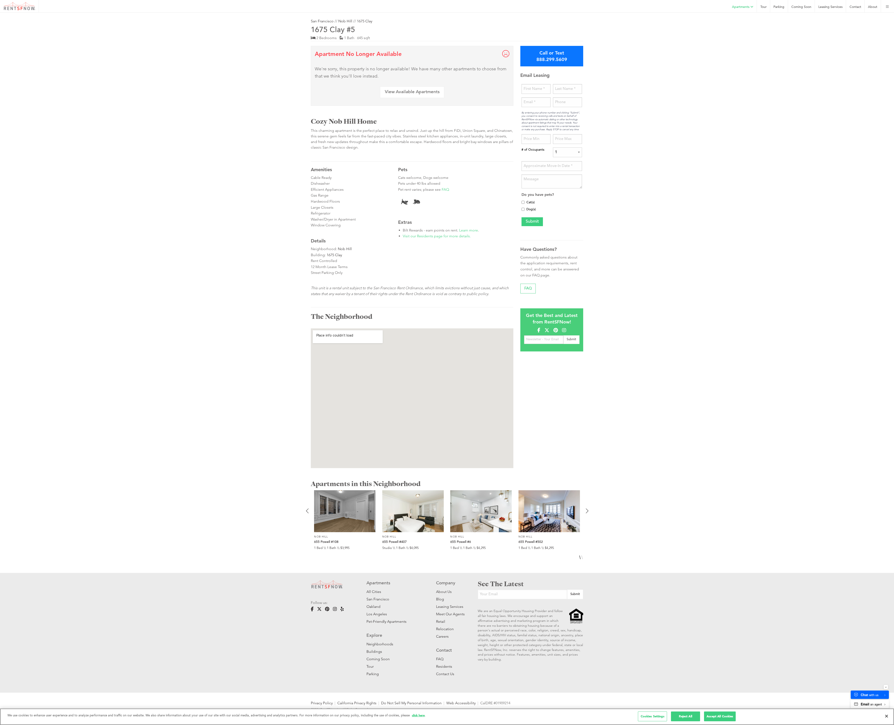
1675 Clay (364, 21)
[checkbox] (523, 202)
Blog (440, 599)
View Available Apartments (412, 92)
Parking (778, 7)
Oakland (373, 606)
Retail (440, 621)
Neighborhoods (379, 644)
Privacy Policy (322, 703)
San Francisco (322, 21)
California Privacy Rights (356, 703)
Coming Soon (801, 7)
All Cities (373, 591)
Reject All (685, 716)
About (872, 7)
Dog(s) (531, 209)
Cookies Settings (652, 716)
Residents (444, 666)
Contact (855, 7)
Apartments (741, 7)
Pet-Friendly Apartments (386, 621)
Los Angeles (376, 614)
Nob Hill (345, 21)
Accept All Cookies (720, 716)
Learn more (468, 230)
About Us (444, 591)
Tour (763, 7)
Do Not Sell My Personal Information (411, 703)
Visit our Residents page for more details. (437, 236)
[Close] (886, 716)
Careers (442, 636)
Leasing (830, 7)
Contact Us (445, 674)
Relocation (445, 629)
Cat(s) (530, 202)
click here (418, 715)
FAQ (445, 189)
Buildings (374, 651)
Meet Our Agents (450, 614)
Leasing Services (449, 606)
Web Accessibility (461, 703)
